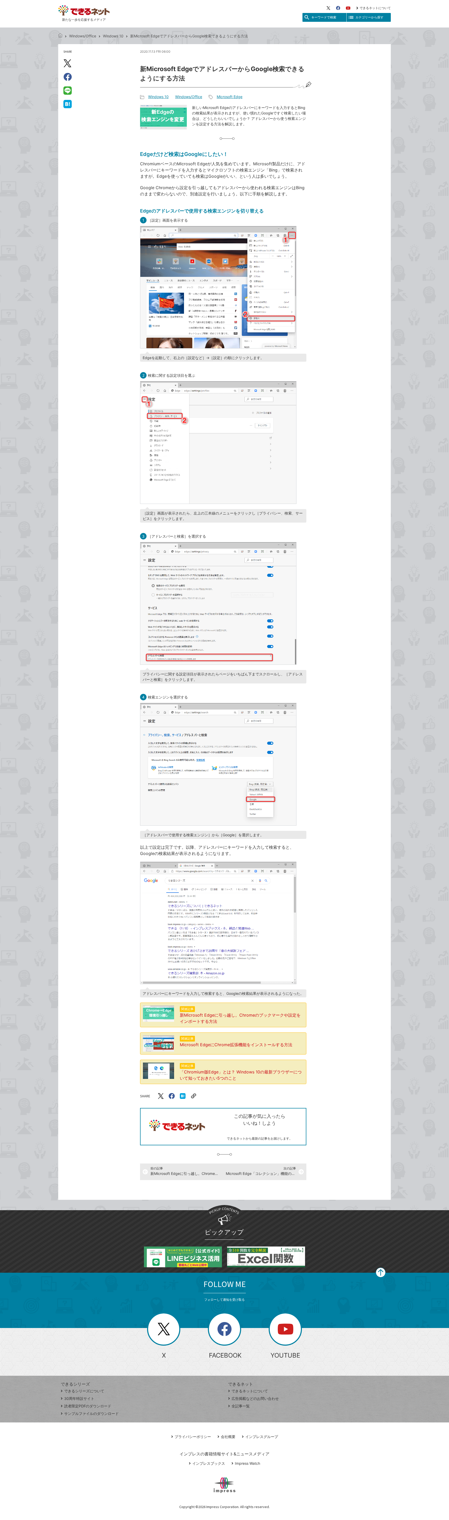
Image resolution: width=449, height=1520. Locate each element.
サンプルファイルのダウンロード (91, 1413)
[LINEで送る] (67, 90)
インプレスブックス (208, 1463)
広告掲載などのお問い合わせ (255, 1398)
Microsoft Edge (229, 96)
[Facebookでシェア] (67, 77)
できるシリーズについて (84, 1391)
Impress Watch (247, 1463)
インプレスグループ (261, 1436)
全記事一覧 (241, 1406)
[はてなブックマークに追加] (67, 104)
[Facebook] (338, 8)
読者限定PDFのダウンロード (87, 1406)
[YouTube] (348, 8)
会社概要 (228, 1436)
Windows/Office (82, 36)
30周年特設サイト (79, 1398)
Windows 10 (113, 36)
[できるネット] (60, 36)
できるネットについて (375, 8)
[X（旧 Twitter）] (328, 8)
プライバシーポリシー (193, 1436)
